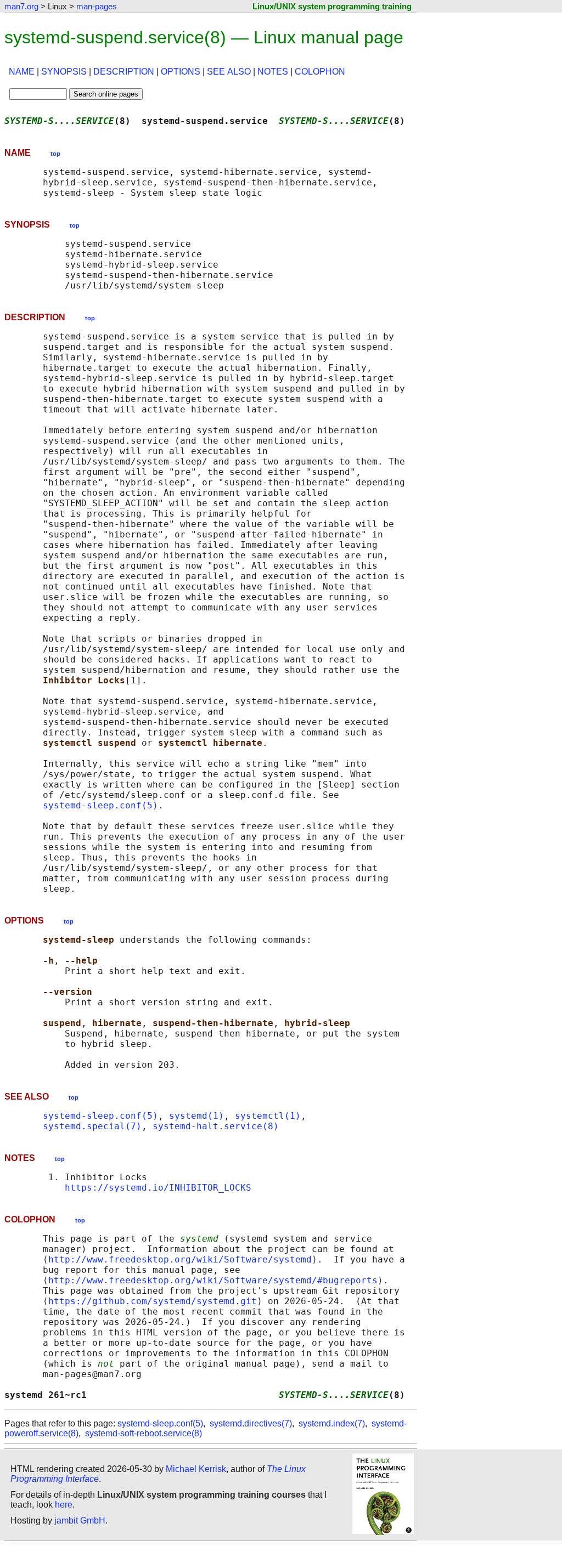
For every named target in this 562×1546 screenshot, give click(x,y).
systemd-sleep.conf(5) (100, 805)
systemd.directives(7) (251, 1423)
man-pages (96, 6)
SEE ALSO (229, 71)
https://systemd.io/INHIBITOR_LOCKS (158, 1187)
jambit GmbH (79, 1520)
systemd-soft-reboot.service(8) (143, 1433)
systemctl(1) (268, 1116)
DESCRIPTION (123, 71)
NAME (22, 71)
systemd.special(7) (92, 1126)
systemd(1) (196, 1116)
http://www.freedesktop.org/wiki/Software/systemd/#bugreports (213, 1280)
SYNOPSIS (64, 71)
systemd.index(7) (332, 1423)
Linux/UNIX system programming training (332, 6)
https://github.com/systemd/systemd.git (152, 1301)
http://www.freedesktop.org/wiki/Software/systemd (180, 1259)
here (63, 1504)
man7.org (21, 6)
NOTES (272, 71)
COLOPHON (320, 71)
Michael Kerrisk (196, 1469)
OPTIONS (180, 71)
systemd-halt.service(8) (216, 1126)
